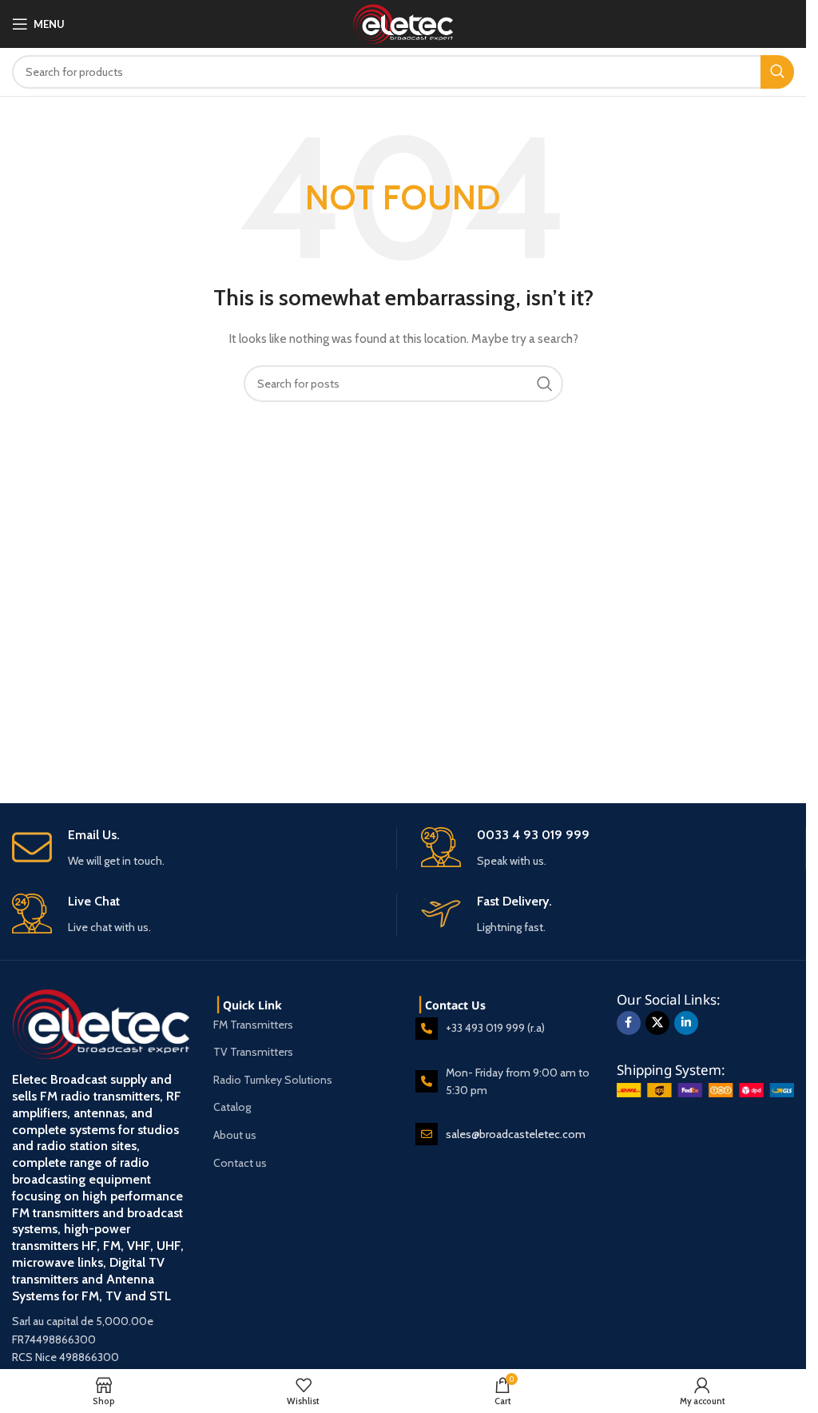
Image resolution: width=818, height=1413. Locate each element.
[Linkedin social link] (686, 1023)
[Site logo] (403, 22)
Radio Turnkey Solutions (272, 1080)
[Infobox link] (204, 848)
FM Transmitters (253, 1024)
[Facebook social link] (629, 1023)
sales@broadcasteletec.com (516, 1134)
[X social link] (657, 1023)
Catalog (232, 1107)
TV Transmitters (253, 1052)
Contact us (240, 1163)
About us (234, 1135)
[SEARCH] (777, 72)
